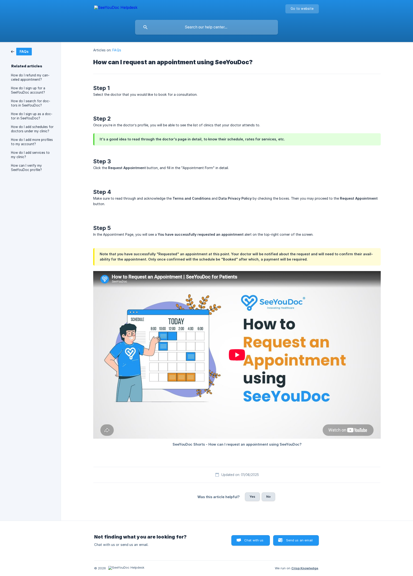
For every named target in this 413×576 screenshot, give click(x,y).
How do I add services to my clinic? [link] (30, 155)
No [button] (268, 496)
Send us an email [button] (299, 540)
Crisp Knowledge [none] (304, 568)
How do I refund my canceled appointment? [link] (30, 77)
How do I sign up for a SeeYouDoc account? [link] (28, 90)
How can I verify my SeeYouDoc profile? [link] (26, 168)
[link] (21, 51)
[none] (115, 8)
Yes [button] (252, 496)
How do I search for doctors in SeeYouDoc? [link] (30, 103)
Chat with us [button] (254, 540)
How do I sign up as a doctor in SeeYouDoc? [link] (31, 116)
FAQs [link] (116, 50)
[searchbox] (206, 27)
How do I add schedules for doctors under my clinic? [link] (32, 129)
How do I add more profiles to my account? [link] (32, 142)
